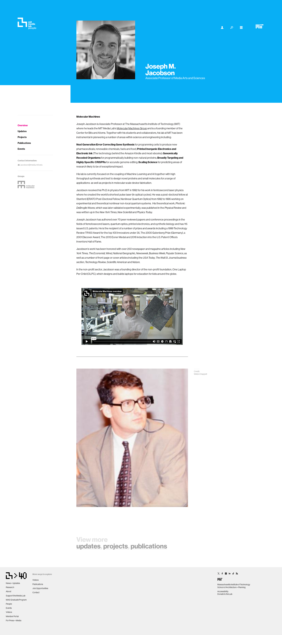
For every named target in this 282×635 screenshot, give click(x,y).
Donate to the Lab (224, 594)
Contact (35, 592)
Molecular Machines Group (132, 128)
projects (115, 546)
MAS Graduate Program (16, 600)
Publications (24, 143)
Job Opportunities (40, 588)
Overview (23, 125)
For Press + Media (13, 620)
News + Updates (13, 583)
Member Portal (12, 616)
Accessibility (222, 591)
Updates (22, 131)
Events (21, 149)
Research (10, 587)
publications (149, 546)
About (8, 591)
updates (88, 546)
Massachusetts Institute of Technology (233, 584)
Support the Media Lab (15, 595)
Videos (9, 612)
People (9, 604)
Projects (22, 137)
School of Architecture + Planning (231, 587)
